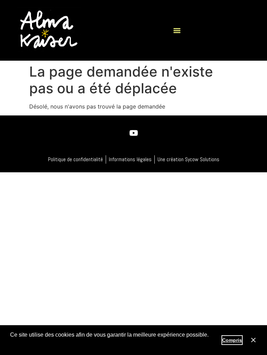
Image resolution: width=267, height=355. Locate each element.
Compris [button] (232, 340)
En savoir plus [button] (28, 344)
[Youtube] (133, 132)
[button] (177, 30)
